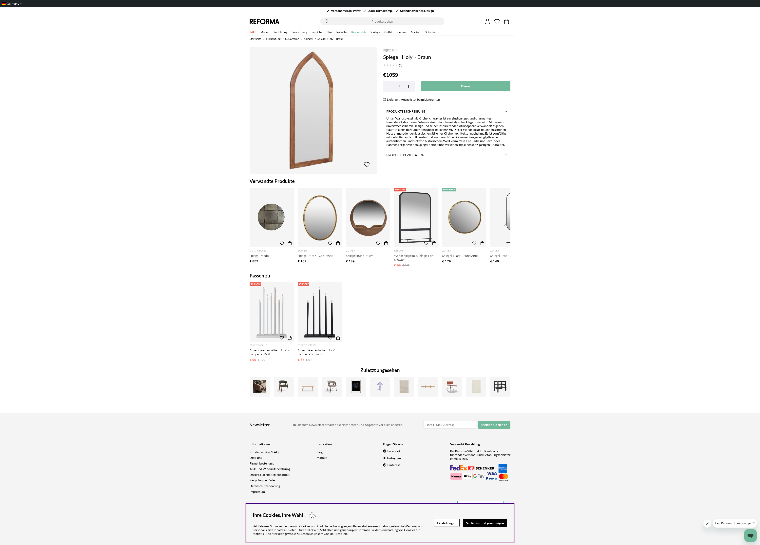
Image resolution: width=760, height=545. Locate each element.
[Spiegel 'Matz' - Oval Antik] (320, 217)
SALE (253, 32)
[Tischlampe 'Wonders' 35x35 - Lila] (380, 387)
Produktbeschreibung (405, 111)
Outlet (388, 32)
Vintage (375, 32)
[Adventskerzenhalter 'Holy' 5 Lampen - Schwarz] (320, 312)
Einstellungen (446, 523)
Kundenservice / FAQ (264, 452)
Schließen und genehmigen (485, 523)
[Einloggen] (487, 21)
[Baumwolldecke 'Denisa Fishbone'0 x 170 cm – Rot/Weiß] (260, 387)
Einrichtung (280, 32)
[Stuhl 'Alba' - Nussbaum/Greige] (332, 387)
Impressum (257, 491)
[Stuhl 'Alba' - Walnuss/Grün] (284, 387)
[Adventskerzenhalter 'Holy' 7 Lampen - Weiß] (272, 312)
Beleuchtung (299, 32)
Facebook (394, 451)
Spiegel (308, 38)
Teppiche (316, 32)
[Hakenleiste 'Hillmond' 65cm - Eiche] (428, 387)
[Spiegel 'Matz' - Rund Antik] (464, 217)
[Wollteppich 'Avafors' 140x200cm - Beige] (404, 387)
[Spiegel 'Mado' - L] (272, 217)
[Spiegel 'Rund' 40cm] (368, 217)
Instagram (394, 458)
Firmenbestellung (262, 463)
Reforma (390, 50)
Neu (329, 32)
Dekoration (292, 38)
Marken (415, 32)
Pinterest (393, 465)
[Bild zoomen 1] (313, 110)
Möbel (264, 32)
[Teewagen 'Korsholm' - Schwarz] (500, 387)
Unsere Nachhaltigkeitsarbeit (270, 474)
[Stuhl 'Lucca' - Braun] (452, 387)
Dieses (466, 86)
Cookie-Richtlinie (336, 533)
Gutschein (431, 32)
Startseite (255, 38)
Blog (319, 452)
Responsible (358, 32)
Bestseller (341, 32)
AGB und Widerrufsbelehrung (270, 469)
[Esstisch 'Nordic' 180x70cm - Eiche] (308, 387)
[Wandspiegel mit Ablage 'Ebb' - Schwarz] (416, 217)
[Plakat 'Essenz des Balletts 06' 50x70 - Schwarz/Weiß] (356, 387)
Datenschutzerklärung (265, 486)
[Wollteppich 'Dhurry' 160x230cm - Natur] (476, 387)
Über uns (256, 457)
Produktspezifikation (405, 155)
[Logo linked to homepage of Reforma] (264, 21)
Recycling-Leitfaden (263, 480)
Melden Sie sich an (494, 424)
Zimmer (402, 32)
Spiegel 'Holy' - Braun (330, 38)
